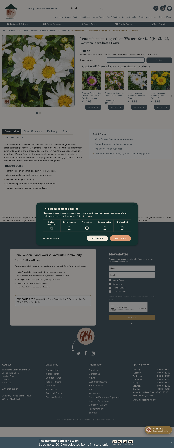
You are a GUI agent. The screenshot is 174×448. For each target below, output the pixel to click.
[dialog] (87, 224)
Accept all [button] (120, 238)
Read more (87, 216)
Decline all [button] (97, 238)
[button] (51, 238)
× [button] (134, 205)
